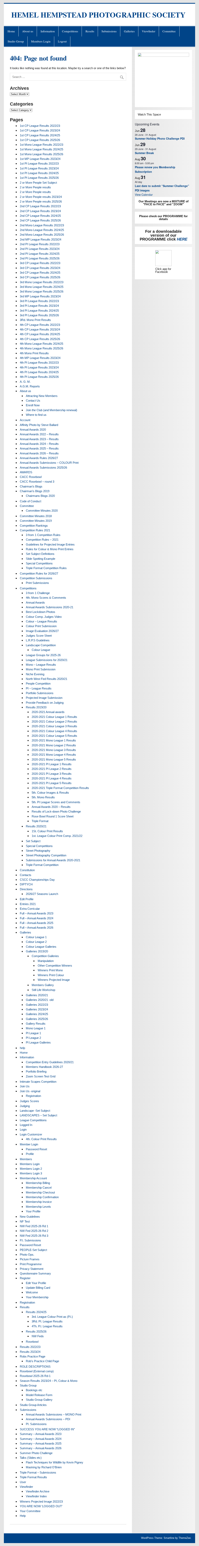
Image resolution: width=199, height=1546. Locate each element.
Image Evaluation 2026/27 (42, 631)
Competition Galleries (45, 956)
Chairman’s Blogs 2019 (34, 491)
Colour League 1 (36, 937)
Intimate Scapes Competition (38, 1081)
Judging (25, 1106)
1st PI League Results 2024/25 (39, 173)
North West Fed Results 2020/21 (46, 678)
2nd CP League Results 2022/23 (40, 206)
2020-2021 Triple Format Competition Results (60, 788)
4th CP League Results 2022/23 (40, 324)
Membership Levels (38, 1206)
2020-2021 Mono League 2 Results (54, 745)
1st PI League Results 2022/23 (39, 163)
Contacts (25, 875)
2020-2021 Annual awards (48, 712)
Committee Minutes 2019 (36, 520)
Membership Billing (38, 1183)
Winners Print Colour (51, 975)
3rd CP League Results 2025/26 (40, 277)
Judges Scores (29, 1101)
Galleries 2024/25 (37, 1014)
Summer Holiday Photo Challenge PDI (160, 138)
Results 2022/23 (30, 1347)
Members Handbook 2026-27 (44, 1066)
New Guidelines (30, 1216)
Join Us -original (30, 1091)
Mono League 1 (35, 1028)
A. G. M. (25, 381)
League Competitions (33, 1120)
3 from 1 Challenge (38, 593)
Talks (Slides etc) (31, 1457)
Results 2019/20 (36, 707)
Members (26, 1159)
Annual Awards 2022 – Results (39, 434)
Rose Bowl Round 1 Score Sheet (52, 816)
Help (23, 1515)
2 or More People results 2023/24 (41, 196)
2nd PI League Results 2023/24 (39, 248)
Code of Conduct (30, 501)
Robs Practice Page (32, 1356)
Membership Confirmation (42, 1197)
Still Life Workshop (43, 990)
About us (27, 31)
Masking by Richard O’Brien (44, 1467)
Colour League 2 (36, 941)
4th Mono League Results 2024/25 (41, 343)
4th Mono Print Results (34, 353)
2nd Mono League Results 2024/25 (42, 230)
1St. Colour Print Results (47, 831)
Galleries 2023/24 (37, 1009)
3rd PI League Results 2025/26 (39, 315)
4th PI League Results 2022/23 (39, 362)
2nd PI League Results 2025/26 (39, 258)
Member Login (29, 1144)
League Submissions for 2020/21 (46, 660)
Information (48, 31)
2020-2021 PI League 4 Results (52, 778)
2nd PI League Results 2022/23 (39, 244)
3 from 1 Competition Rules (43, 535)
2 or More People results (35, 187)
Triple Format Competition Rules (46, 568)
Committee (169, 31)
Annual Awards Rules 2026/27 (39, 458)
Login (23, 1129)
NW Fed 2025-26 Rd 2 (34, 1230)
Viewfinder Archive (37, 1491)
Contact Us (33, 400)
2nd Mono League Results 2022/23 (42, 225)
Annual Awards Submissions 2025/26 (43, 467)
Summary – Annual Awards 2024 (40, 1438)
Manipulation (46, 961)
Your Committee (30, 1511)
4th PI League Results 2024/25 (39, 372)
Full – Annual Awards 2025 (36, 923)
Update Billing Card (38, 1287)
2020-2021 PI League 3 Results (52, 773)
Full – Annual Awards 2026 (36, 927)
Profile (30, 1154)
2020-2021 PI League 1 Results (52, 764)
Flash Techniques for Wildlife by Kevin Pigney (54, 1462)
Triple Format (40, 821)
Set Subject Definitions (40, 553)
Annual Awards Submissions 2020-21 (49, 607)
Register (25, 1278)
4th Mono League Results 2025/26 (41, 348)
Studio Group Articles (33, 1405)
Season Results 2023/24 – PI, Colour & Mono (48, 1380)
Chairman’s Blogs (31, 486)
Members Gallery (43, 985)
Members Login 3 (31, 1173)
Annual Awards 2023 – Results (39, 439)
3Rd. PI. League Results (47, 1321)
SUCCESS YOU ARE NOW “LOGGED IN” (47, 1429)
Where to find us (36, 414)
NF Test (25, 1221)
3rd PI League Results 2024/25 (39, 310)
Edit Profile (26, 899)
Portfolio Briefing (36, 1071)
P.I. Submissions (30, 1240)
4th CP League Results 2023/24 (40, 329)
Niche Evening (35, 674)
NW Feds (38, 1336)
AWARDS (26, 472)
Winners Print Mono (50, 970)
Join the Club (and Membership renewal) (51, 410)
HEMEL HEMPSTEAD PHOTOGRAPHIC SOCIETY (98, 14)
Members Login (41, 41)
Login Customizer (31, 1134)
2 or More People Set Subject (38, 182)
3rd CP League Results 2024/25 (40, 272)
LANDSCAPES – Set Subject (38, 1115)
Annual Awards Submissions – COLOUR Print (49, 462)
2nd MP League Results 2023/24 (40, 239)
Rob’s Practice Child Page (42, 1361)
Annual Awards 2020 (33, 429)
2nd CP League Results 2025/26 (40, 220)
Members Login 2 (31, 1168)
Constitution (27, 870)
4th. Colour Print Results (41, 1139)
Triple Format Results (33, 1477)
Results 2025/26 (36, 1331)
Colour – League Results (41, 621)
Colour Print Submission (41, 626)
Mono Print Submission (40, 669)
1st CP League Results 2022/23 (40, 125)
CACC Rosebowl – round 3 (37, 481)
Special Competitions (39, 563)
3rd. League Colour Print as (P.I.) (52, 1316)
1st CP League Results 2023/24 (40, 130)
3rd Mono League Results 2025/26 (41, 291)
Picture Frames (29, 1259)
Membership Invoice (39, 1201)
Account (25, 420)
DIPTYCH (26, 884)
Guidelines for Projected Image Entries (50, 544)
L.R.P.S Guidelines (38, 640)
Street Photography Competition (46, 855)
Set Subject (33, 841)
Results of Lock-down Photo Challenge (56, 811)
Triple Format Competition (42, 864)
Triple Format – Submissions (38, 1472)
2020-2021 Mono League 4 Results (54, 754)
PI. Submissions (36, 1424)
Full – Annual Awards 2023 (36, 913)
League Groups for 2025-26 (43, 655)
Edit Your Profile (36, 1283)
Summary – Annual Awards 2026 (40, 1448)
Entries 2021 (28, 904)
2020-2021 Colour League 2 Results (54, 721)
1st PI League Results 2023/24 (39, 168)
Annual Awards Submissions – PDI (48, 1419)
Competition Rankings (34, 525)
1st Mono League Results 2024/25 (41, 149)
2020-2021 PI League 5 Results (52, 783)
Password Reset (36, 1149)
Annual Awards (35, 602)
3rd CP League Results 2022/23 (40, 263)
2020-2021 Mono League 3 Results (54, 750)
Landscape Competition (41, 645)
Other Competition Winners (55, 965)
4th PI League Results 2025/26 (39, 376)
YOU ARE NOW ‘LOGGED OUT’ (41, 1506)
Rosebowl (32, 1341)
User (23, 1482)
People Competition (38, 683)
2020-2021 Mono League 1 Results (54, 740)
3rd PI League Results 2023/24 (39, 305)
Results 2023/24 (30, 1351)
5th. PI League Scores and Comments (56, 802)
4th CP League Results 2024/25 (40, 334)
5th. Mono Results (43, 797)
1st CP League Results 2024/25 (40, 135)
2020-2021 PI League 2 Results (52, 768)
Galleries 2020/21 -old (39, 999)
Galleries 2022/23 (37, 1004)
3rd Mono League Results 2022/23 (41, 282)
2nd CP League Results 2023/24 (40, 211)
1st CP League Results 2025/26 (40, 140)
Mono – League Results (41, 664)
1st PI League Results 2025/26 (39, 177)
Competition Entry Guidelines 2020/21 (50, 1062)
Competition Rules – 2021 (42, 539)
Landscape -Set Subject (35, 1110)
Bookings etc (34, 1390)
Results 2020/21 (36, 826)
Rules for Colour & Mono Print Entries (49, 549)
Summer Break (144, 153)
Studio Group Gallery (39, 1399)
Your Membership (37, 1297)
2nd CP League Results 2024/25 (40, 215)
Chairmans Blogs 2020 (40, 495)
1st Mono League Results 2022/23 (41, 144)
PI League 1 (33, 1033)
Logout (62, 41)
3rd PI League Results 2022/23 (39, 301)
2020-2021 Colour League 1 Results (54, 716)
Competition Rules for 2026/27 (39, 573)
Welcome (32, 1292)
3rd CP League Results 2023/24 (40, 268)
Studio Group (16, 41)
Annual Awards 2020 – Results (51, 806)
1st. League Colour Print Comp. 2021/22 (57, 835)
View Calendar (144, 195)
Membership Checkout (40, 1192)
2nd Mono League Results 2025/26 (42, 234)
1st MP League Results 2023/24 (40, 158)
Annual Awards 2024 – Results (39, 443)
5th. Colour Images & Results (50, 792)
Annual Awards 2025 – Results (39, 448)
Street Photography (38, 850)
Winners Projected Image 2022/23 (41, 1501)
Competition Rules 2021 (35, 530)
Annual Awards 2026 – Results (39, 453)
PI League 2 (33, 1037)
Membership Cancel (38, 1187)
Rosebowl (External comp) (37, 1371)
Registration (33, 1095)
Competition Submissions (36, 578)
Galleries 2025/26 (37, 1019)
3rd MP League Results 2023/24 (40, 296)
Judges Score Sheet (39, 635)
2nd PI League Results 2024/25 (39, 253)
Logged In (26, 1124)
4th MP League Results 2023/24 (40, 358)
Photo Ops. (27, 1254)
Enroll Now (33, 405)
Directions (26, 889)
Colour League (41, 649)
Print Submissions (37, 582)
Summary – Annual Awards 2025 (40, 1443)
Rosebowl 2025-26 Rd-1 (35, 1376)
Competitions (70, 31)
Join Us (25, 1086)
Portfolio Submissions (39, 693)
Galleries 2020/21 (37, 995)
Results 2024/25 (36, 1312)
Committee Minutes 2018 (36, 516)
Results (90, 31)
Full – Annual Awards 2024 (36, 918)
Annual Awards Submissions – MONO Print (53, 1414)
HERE (182, 239)
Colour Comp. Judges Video (44, 616)
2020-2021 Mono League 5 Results (54, 759)
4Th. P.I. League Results (47, 1326)
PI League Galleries (38, 1042)
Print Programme (31, 1264)
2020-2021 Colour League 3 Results (54, 726)
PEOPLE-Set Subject (33, 1250)
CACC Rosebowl (31, 477)
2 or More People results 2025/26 (41, 201)
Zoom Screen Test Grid (40, 1076)
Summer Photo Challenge (36, 1453)
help (22, 1048)
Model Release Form (39, 1395)
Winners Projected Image (54, 979)
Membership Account (33, 1178)
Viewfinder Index (36, 1496)
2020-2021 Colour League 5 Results (54, 735)
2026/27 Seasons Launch (42, 894)
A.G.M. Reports (30, 386)
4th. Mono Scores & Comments (46, 597)
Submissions (109, 31)
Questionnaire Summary (35, 1273)
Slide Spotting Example (40, 558)
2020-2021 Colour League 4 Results (54, 731)
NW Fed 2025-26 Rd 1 (34, 1226)
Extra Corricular (30, 908)
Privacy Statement (31, 1268)
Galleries (129, 31)
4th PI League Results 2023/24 (39, 367)
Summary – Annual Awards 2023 (40, 1434)
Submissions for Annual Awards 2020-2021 (53, 860)
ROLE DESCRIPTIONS (35, 1366)
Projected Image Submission (44, 697)
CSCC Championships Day (37, 879)
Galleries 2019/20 (37, 951)
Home (11, 31)
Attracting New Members (42, 396)
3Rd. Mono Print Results (35, 320)
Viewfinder (148, 31)
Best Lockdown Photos (40, 611)
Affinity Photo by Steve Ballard (39, 425)
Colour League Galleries (41, 946)
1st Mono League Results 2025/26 (41, 154)
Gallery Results (35, 1023)
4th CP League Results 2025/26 (40, 339)
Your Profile (33, 1211)
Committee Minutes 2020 (42, 510)
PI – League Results (38, 688)
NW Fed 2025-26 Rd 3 (34, 1235)
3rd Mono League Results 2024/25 (41, 286)
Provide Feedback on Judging (45, 702)
